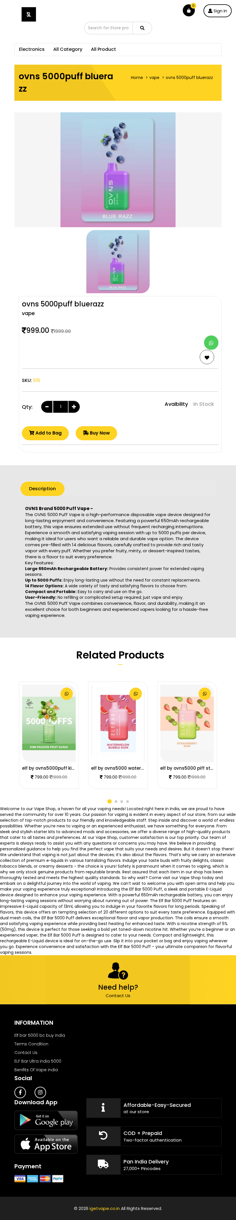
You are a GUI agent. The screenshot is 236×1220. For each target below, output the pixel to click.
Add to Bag (48, 433)
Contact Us (118, 996)
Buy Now (99, 433)
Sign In (219, 11)
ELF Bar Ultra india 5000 (37, 1061)
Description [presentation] (42, 488)
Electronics (32, 49)
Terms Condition (31, 1044)
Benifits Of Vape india (36, 1070)
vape (154, 77)
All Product (103, 49)
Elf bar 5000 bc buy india (39, 1035)
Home (137, 77)
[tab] (42, 489)
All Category (67, 49)
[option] (118, 261)
